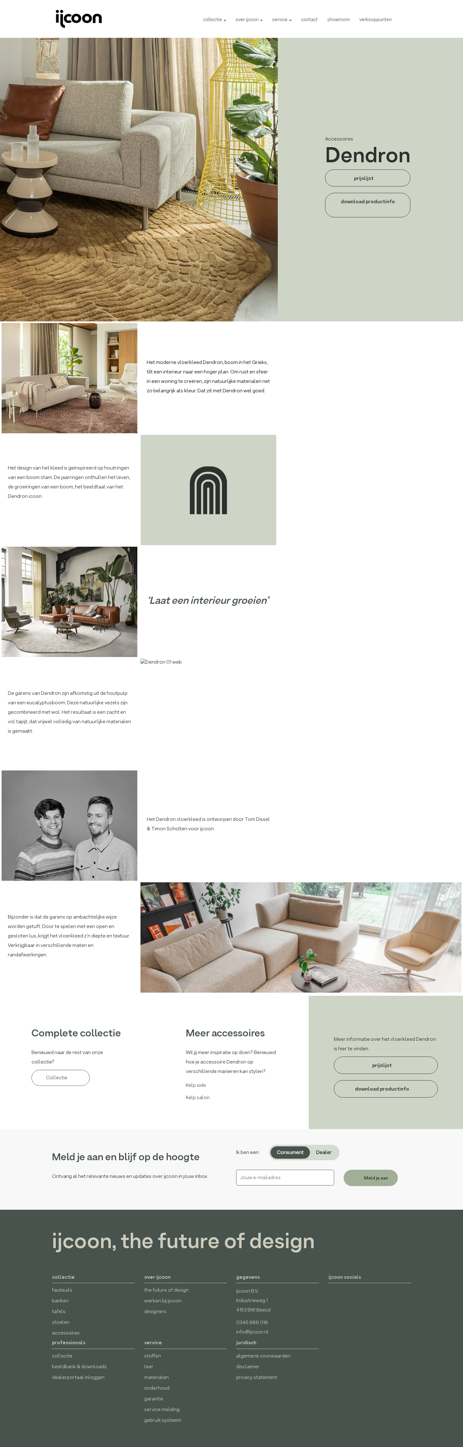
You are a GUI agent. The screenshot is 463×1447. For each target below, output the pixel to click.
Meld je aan (375, 1177)
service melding (162, 1409)
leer (148, 1366)
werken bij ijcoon (162, 1301)
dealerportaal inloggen (78, 1377)
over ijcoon (248, 19)
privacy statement (256, 1377)
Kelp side (196, 1085)
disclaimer (248, 1366)
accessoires (66, 1333)
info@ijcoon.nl (252, 1332)
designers (155, 1311)
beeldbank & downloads (79, 1366)
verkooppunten (375, 19)
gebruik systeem (162, 1420)
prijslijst (364, 178)
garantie (153, 1399)
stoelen (61, 1322)
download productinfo (368, 201)
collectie (213, 19)
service (280, 19)
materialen (156, 1377)
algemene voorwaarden (263, 1356)
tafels (59, 1311)
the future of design (166, 1290)
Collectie (57, 1078)
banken (60, 1301)
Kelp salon (198, 1097)
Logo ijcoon (75, 19)
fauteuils (62, 1290)
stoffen (152, 1356)
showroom (338, 19)
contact (309, 19)
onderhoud (156, 1388)
